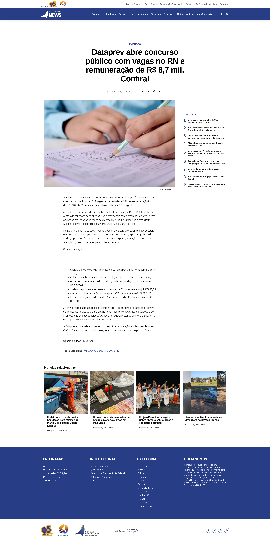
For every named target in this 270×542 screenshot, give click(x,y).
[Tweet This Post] (148, 91)
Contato (224, 4)
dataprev (98, 351)
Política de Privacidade (206, 4)
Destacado (109, 351)
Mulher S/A (144, 495)
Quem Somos (151, 4)
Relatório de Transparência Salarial (176, 4)
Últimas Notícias (185, 14)
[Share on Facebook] (142, 91)
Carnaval (143, 502)
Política (110, 14)
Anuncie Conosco (134, 4)
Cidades (155, 14)
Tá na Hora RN (50, 480)
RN (117, 351)
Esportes (168, 14)
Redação (50, 431)
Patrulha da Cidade (52, 477)
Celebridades (145, 506)
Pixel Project (131, 532)
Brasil (142, 499)
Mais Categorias (205, 14)
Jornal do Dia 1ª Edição (55, 473)
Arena (46, 466)
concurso (88, 351)
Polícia (122, 14)
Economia (96, 14)
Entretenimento (138, 14)
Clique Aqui (87, 341)
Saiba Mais (202, 485)
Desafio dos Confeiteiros (55, 469)
